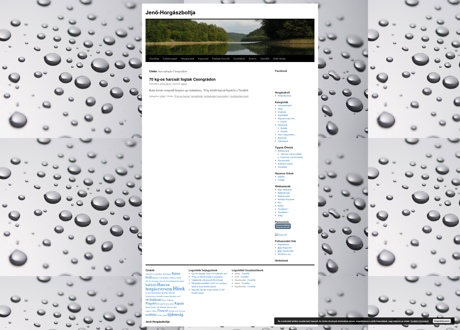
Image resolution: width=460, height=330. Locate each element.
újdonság (175, 314)
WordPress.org (284, 254)
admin (184, 83)
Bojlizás (283, 128)
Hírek (162, 96)
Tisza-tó (162, 310)
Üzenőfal (264, 58)
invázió (148, 293)
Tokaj (280, 215)
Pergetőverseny (163, 303)
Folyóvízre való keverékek (291, 157)
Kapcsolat (203, 58)
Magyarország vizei (286, 118)
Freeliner (155, 281)
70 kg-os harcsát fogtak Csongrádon (182, 79)
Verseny (182, 311)
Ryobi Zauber (151, 307)
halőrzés (151, 284)
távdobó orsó (173, 311)
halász (181, 281)
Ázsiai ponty (162, 315)
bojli (149, 277)
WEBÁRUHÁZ (284, 95)
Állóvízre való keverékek (291, 153)
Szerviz (253, 58)
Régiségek (282, 137)
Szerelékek (239, 58)
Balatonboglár (284, 192)
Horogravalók (187, 58)
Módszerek (282, 124)
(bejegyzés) (285, 247)
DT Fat (148, 281)
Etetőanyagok (170, 58)
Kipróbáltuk (283, 115)
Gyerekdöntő (171, 281)
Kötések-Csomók (221, 58)
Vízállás (281, 179)
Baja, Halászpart (285, 189)
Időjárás (281, 176)
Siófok (281, 205)
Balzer (176, 273)
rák (158, 307)
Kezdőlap (154, 58)
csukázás (172, 277)
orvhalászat (153, 299)
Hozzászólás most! (239, 96)
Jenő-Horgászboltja (171, 12)
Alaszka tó (150, 274)
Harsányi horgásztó (286, 199)
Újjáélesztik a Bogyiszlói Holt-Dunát (207, 279)
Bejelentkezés (283, 244)
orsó (178, 296)
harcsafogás (197, 96)
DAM (178, 277)
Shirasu (170, 307)
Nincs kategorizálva (286, 134)
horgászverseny (159, 289)
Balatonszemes (284, 195)
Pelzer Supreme (167, 300)
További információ (419, 321)
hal (177, 281)
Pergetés (284, 131)
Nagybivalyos (151, 296)
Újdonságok (283, 140)
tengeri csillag (151, 311)
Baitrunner (167, 274)
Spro (175, 307)
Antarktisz (158, 274)
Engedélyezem (441, 321)
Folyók (283, 121)
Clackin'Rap (164, 277)
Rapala (179, 303)
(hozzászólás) (286, 250)
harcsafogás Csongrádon (216, 96)
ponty (172, 303)
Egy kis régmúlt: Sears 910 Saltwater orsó (209, 273)
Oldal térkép (279, 58)
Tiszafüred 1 (283, 208)
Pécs (280, 202)
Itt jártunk (282, 111)
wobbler (151, 314)
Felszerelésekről (284, 105)
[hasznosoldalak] (283, 228)
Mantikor (164, 293)
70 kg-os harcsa (182, 96)
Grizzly (162, 281)
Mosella (172, 293)
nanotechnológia (170, 296)
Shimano (163, 307)
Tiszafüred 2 (283, 212)
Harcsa (163, 284)
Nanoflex (160, 296)
